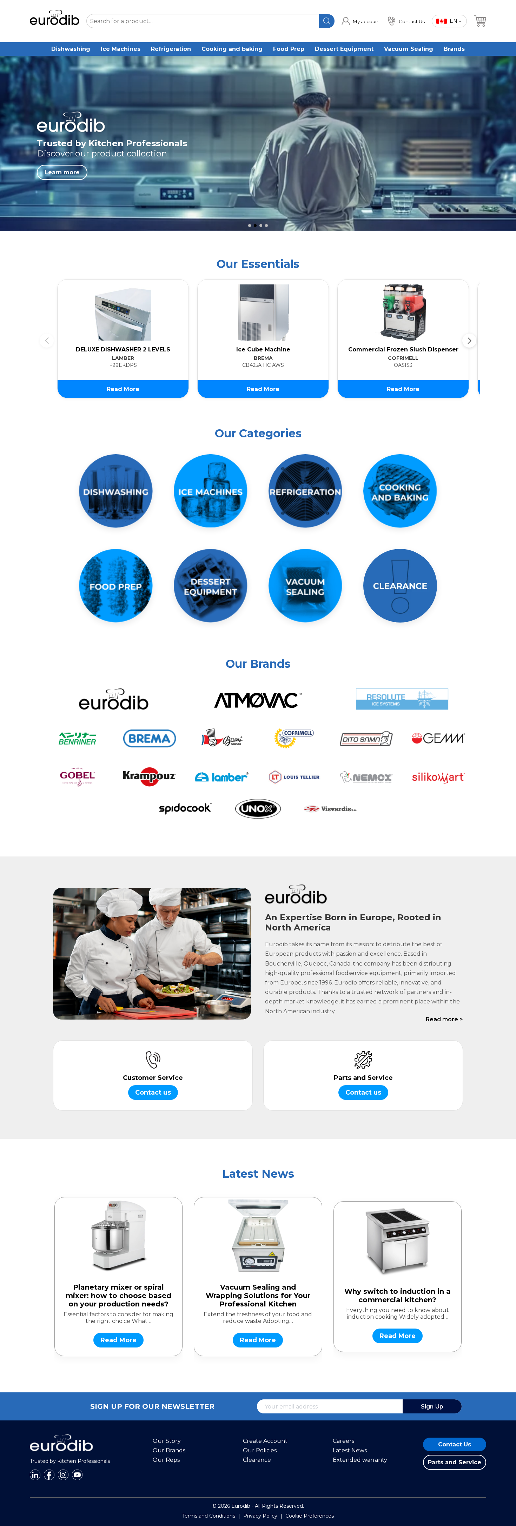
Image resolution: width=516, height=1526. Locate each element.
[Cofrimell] (294, 738)
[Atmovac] (257, 699)
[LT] (294, 777)
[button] (249, 225)
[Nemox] (366, 777)
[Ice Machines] (210, 491)
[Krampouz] (150, 777)
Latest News (350, 1450)
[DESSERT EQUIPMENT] (210, 586)
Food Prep (288, 49)
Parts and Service (454, 1462)
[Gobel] (77, 777)
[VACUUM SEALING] (305, 586)
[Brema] (150, 738)
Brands (454, 49)
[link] (361, 21)
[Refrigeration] (305, 491)
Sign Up (432, 1406)
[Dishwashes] (116, 491)
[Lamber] (222, 777)
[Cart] (480, 21)
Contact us (153, 1092)
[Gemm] (438, 738)
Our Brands (169, 1450)
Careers (343, 1441)
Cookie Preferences (309, 1516)
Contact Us (454, 1444)
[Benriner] (77, 738)
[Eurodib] (113, 699)
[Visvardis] (330, 809)
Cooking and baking (232, 49)
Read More (123, 389)
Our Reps (166, 1460)
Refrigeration (171, 49)
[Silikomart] (438, 777)
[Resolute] (402, 699)
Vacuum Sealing (408, 49)
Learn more (62, 172)
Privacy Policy (260, 1516)
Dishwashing (70, 49)
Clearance (257, 1460)
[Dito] (366, 738)
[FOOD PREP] (116, 586)
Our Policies (260, 1450)
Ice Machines (120, 49)
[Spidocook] (186, 809)
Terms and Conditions (208, 1516)
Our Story (167, 1441)
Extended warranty (360, 1460)
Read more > (444, 1019)
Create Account (265, 1441)
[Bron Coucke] (222, 738)
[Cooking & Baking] (400, 491)
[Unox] (258, 809)
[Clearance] (400, 586)
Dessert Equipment (344, 49)
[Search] (327, 21)
